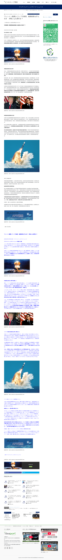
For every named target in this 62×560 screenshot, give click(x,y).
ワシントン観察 (29, 508)
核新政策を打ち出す (35, 508)
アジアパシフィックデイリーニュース (14, 507)
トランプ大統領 (24, 508)
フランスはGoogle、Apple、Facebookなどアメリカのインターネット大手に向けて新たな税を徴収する (14, 496)
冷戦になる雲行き (12, 509)
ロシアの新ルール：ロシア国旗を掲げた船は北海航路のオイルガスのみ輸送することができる (14, 502)
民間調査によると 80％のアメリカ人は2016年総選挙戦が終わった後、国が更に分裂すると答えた (32, 491)
